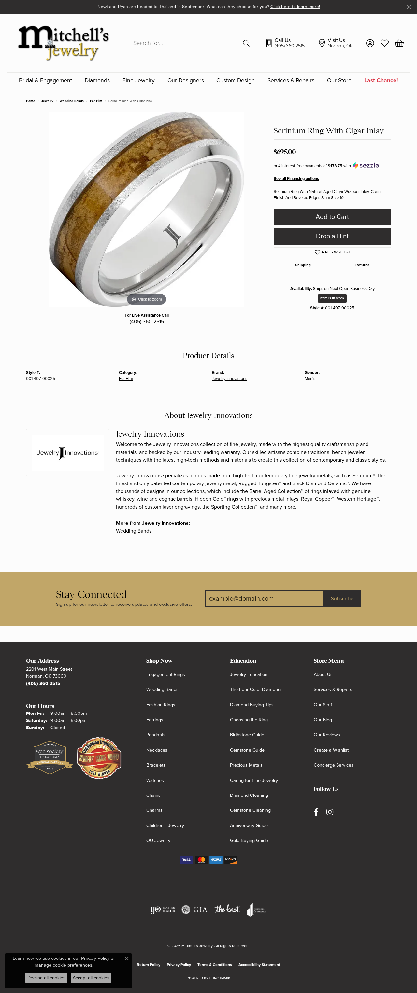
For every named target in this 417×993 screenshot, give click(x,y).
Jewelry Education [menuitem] (248, 674)
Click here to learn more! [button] (295, 6)
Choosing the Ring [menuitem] (249, 720)
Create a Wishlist (331, 750)
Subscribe (342, 598)
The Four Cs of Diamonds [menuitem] (256, 689)
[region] (146, 209)
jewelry (47, 101)
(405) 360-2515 (147, 322)
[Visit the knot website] (227, 910)
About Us (323, 674)
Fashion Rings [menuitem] (160, 705)
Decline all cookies (46, 977)
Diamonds (97, 80)
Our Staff (323, 705)
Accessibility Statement (259, 964)
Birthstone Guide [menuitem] (247, 735)
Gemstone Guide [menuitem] (247, 750)
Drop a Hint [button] (332, 236)
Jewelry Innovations (229, 378)
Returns (362, 265)
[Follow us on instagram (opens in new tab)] (329, 812)
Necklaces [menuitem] (156, 750)
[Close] (409, 7)
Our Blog (323, 720)
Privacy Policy (179, 964)
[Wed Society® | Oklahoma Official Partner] (49, 758)
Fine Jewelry (138, 80)
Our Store (339, 80)
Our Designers (185, 80)
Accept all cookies (91, 977)
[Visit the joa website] (256, 910)
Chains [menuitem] (153, 795)
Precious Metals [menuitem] (246, 765)
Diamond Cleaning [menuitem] (249, 795)
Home (30, 101)
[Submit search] (247, 43)
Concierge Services (333, 765)
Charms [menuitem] (154, 810)
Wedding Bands (72, 101)
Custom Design (235, 80)
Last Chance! (381, 80)
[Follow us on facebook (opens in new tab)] (316, 812)
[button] (370, 42)
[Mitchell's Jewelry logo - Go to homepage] (63, 43)
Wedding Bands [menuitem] (162, 689)
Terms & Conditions (214, 964)
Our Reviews (327, 735)
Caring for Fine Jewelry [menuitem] (254, 780)
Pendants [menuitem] (155, 735)
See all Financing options (296, 178)
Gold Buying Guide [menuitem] (249, 840)
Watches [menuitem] (155, 780)
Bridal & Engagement (45, 80)
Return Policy (148, 964)
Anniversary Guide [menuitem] (249, 825)
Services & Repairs (290, 80)
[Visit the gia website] (194, 910)
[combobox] (183, 43)
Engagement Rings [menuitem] (165, 674)
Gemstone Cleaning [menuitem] (250, 810)
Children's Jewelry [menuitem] (165, 825)
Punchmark (219, 978)
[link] (288, 42)
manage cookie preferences (63, 965)
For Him (96, 101)
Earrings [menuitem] (154, 720)
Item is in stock (332, 298)
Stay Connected (91, 594)
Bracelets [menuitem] (155, 765)
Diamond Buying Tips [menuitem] (252, 705)
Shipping (303, 265)
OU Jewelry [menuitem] (158, 840)
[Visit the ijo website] (163, 910)
